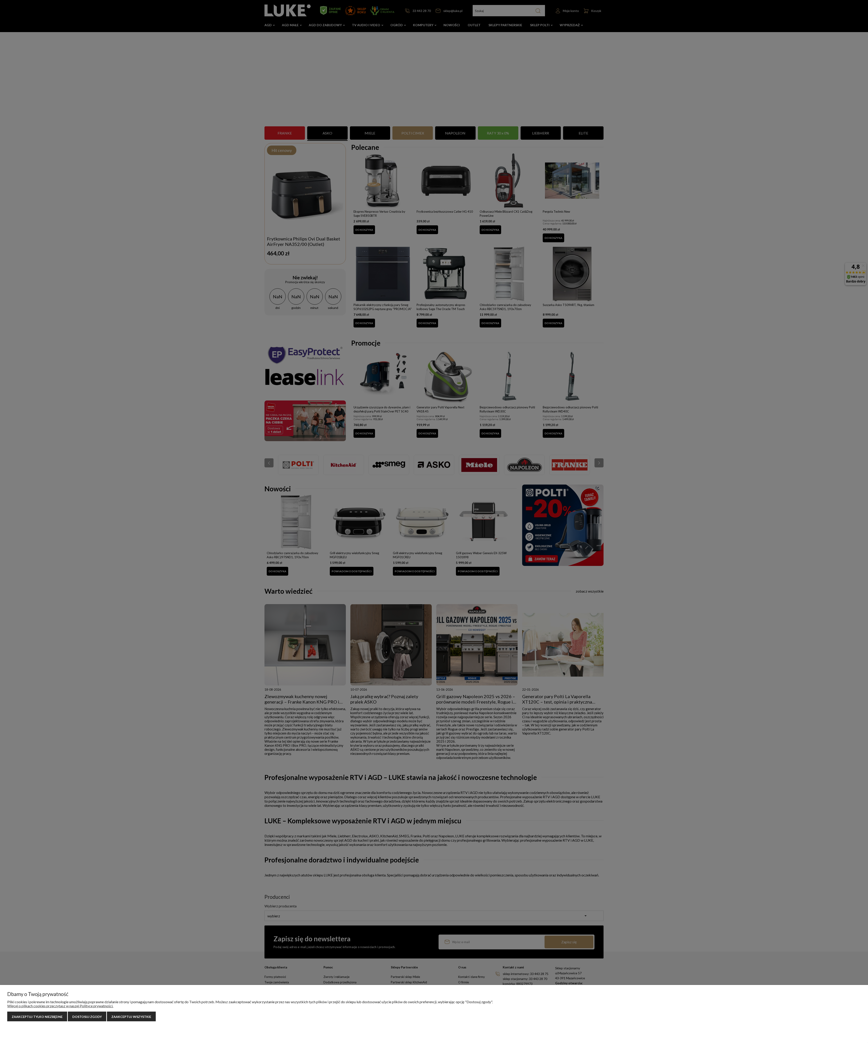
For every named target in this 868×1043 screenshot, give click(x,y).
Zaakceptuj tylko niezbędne (37, 1017)
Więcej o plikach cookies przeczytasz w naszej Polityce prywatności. (60, 1006)
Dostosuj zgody (87, 1017)
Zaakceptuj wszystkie (131, 1017)
